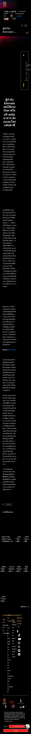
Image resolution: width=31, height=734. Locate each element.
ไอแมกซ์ (8, 627)
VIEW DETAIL (23, 85)
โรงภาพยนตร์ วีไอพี (10, 688)
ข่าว (12, 14)
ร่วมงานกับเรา (13, 631)
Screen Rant (11, 350)
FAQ (5, 16)
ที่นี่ (11, 489)
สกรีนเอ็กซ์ (8, 643)
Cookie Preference (19, 726)
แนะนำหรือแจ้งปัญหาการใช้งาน (20, 621)
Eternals (9, 504)
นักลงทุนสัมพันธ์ (19, 14)
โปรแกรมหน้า (5, 626)
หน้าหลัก (6, 11)
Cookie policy (8, 721)
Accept (16, 730)
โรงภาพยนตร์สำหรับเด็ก (10, 677)
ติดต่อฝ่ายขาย (13, 640)
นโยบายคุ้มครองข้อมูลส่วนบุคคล (14, 652)
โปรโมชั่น (6, 14)
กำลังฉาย (4, 621)
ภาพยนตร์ (13, 11)
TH (6, 726)
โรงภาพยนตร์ (22, 11)
